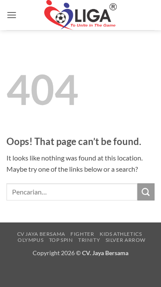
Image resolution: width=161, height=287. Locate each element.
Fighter (82, 234)
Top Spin (61, 240)
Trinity (89, 240)
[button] (11, 14)
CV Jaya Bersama (41, 234)
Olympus (30, 240)
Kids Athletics (121, 234)
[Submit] (146, 191)
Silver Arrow (126, 240)
